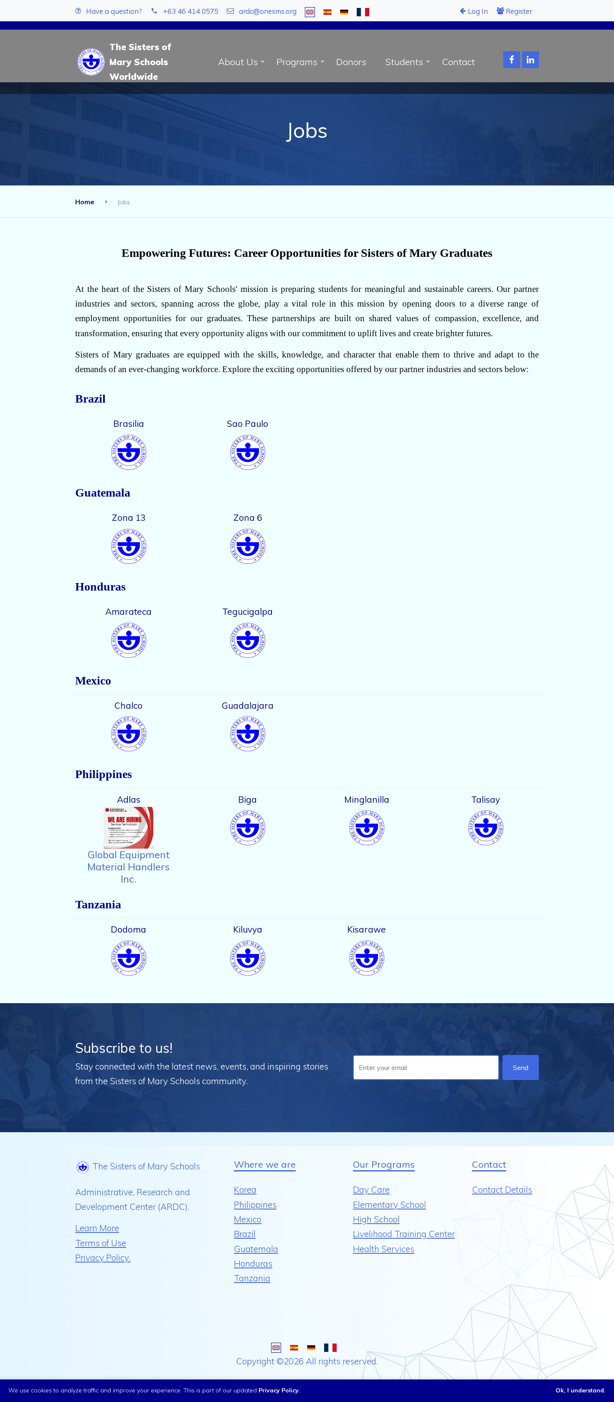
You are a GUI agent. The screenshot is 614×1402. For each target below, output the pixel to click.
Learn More (97, 1227)
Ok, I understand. (581, 1390)
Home (84, 202)
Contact (458, 62)
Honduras (253, 1263)
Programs (297, 62)
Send (520, 1067)
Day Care (371, 1189)
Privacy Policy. (102, 1257)
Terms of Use (100, 1242)
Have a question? (113, 11)
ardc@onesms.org (267, 11)
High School (376, 1219)
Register (518, 11)
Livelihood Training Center (404, 1233)
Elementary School (389, 1204)
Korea (245, 1189)
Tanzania (252, 1278)
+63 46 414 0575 (190, 11)
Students (404, 62)
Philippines (255, 1204)
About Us (238, 62)
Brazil (245, 1233)
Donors (351, 62)
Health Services (383, 1248)
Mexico (247, 1219)
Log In (477, 11)
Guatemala (256, 1248)
